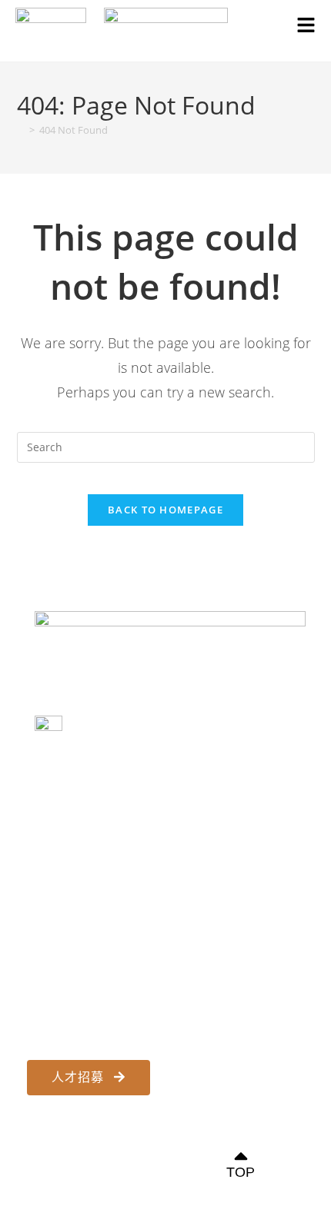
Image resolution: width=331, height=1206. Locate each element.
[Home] (21, 130)
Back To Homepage (165, 510)
